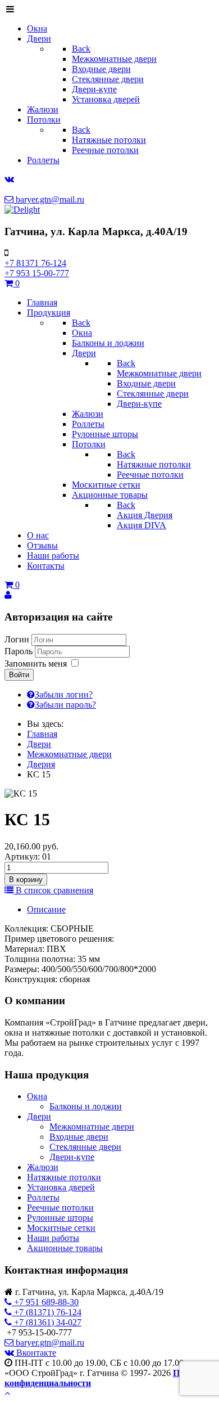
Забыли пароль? (65, 704)
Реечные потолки (60, 1207)
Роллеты (43, 1197)
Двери (39, 1116)
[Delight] (22, 209)
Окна (37, 1096)
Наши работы (53, 1238)
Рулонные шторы (60, 1217)
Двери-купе (71, 1157)
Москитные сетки (61, 1228)
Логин (16, 639)
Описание (46, 909)
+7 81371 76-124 (35, 263)
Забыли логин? (64, 694)
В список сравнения (53, 890)
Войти (19, 675)
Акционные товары (65, 1248)
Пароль (18, 651)
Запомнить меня (35, 663)
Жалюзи (42, 1167)
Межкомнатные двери (91, 1126)
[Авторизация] (8, 595)
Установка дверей (61, 1187)
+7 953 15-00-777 (36, 273)
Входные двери (78, 1136)
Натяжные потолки (64, 1177)
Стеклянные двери (85, 1147)
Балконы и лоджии (85, 1106)
